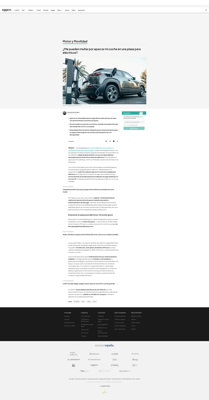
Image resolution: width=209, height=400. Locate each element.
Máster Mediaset (103, 336)
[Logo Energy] (135, 360)
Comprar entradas (120, 316)
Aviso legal (71, 379)
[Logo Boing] (115, 360)
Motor (83, 301)
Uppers (133, 319)
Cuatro (133, 326)
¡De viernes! (84, 333)
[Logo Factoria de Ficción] (94, 360)
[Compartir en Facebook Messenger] (113, 141)
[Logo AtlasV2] (84, 371)
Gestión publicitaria (126, 379)
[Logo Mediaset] (104, 346)
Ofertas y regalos (119, 319)
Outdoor (84, 336)
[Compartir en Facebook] (117, 141)
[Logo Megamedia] (105, 386)
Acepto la (131, 124)
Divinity (133, 329)
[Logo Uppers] (94, 365)
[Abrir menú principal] (206, 10)
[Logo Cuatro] (115, 354)
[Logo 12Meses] (135, 365)
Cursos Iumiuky (119, 322)
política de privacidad (133, 124)
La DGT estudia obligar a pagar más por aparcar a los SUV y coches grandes (89, 284)
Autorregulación (103, 324)
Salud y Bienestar (119, 329)
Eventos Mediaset (120, 326)
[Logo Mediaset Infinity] (74, 354)
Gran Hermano (85, 316)
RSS (133, 379)
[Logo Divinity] (135, 354)
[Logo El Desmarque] (74, 359)
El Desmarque (135, 322)
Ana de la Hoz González (73, 112)
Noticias (67, 316)
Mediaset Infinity (136, 316)
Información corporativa (80, 379)
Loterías (66, 319)
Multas (89, 301)
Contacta (101, 316)
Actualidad (76, 301)
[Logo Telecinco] (94, 354)
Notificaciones (102, 328)
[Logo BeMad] (74, 365)
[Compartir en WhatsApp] (106, 141)
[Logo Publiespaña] (104, 371)
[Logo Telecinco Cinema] (115, 365)
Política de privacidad (93, 379)
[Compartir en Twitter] (110, 141)
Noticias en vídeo (69, 326)
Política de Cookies (116, 379)
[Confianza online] (105, 394)
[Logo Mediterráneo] (125, 371)
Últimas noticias (69, 322)
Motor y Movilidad (75, 41)
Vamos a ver (84, 329)
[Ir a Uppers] (6, 10)
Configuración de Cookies (105, 379)
